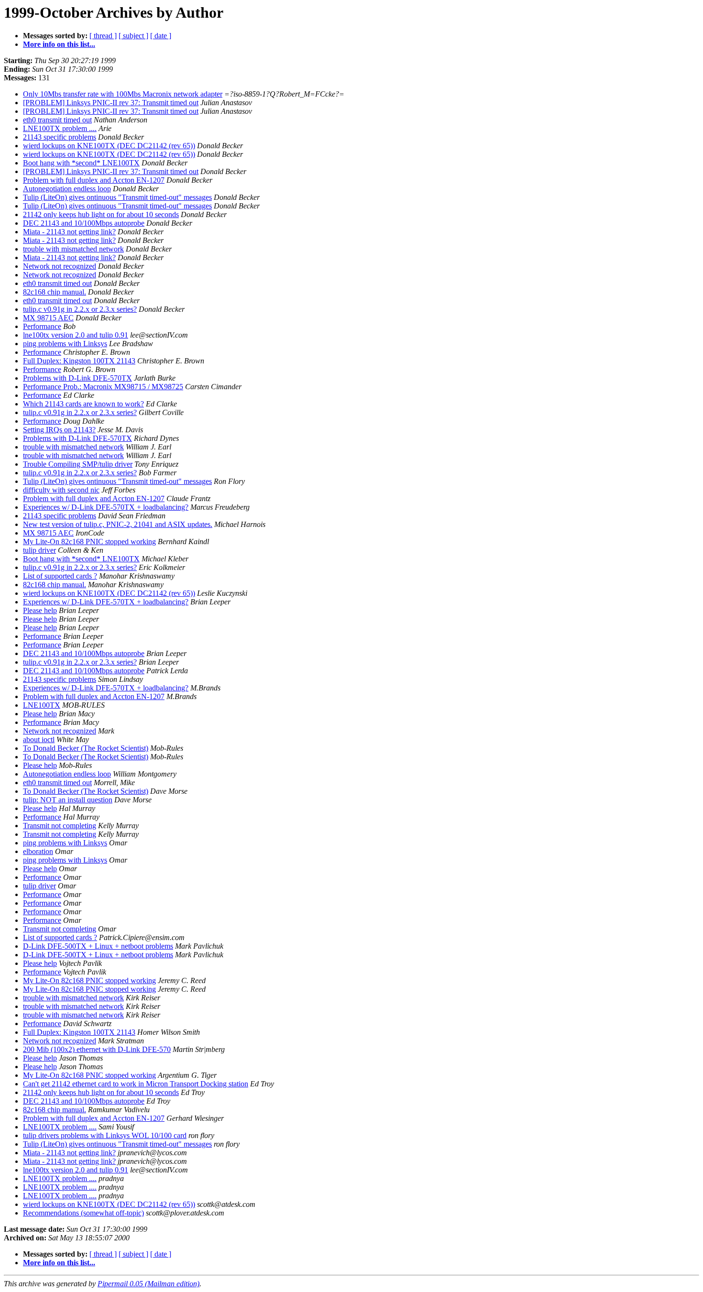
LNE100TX (41, 705)
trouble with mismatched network (73, 249)
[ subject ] (133, 36)
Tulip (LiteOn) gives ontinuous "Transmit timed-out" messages (117, 197)
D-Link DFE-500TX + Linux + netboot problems (98, 946)
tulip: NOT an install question (67, 800)
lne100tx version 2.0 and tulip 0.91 (75, 335)
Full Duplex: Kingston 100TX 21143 (79, 361)
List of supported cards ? (60, 576)
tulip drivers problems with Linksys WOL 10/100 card (105, 1135)
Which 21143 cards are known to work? (83, 404)
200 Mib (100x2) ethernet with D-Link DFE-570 (97, 1049)
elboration (38, 851)
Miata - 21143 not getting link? (69, 232)
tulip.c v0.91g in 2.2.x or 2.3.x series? (80, 309)
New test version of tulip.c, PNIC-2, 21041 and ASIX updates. (117, 524)
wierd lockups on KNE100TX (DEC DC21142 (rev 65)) (109, 146)
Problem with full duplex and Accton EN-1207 (94, 180)
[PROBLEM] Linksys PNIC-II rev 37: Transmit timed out (110, 103)
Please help (40, 610)
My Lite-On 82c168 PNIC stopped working (89, 541)
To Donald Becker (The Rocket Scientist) (85, 748)
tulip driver (39, 550)
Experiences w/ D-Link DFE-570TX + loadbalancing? (105, 507)
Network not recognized (59, 266)
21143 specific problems (59, 137)
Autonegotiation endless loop (67, 189)
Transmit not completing (59, 825)
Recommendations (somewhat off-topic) (83, 1213)
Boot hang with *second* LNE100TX (81, 163)
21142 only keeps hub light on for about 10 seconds (101, 214)
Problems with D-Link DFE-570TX (77, 378)
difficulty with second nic (61, 490)
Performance (42, 326)
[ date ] (160, 36)
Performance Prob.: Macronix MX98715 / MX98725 (103, 387)
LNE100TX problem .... (60, 128)
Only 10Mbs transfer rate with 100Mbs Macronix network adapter (122, 94)
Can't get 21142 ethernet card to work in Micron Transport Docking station (135, 1084)
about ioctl (39, 739)
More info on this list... (59, 44)
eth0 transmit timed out (57, 120)
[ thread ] (103, 36)
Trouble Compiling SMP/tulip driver (77, 464)
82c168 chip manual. (54, 292)
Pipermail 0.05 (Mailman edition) (148, 1284)
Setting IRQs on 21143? (59, 430)
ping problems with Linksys (65, 343)
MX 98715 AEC (48, 318)
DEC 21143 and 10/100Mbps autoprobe (83, 223)
